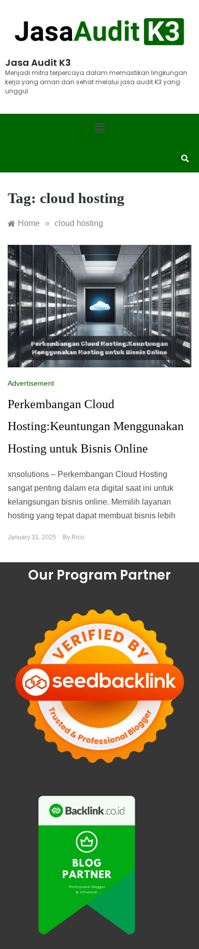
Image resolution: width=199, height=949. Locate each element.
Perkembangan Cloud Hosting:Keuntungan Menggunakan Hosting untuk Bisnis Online (96, 426)
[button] (99, 128)
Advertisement (31, 383)
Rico (77, 537)
